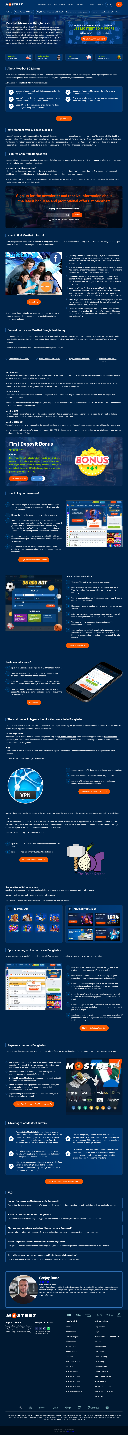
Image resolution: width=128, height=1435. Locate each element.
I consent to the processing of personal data (65, 220)
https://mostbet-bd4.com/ (79, 359)
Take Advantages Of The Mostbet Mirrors (64, 1181)
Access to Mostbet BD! (77, 645)
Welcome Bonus (72, 1347)
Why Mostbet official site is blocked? (50, 12)
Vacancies (99, 1396)
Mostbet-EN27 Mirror (74, 1391)
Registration (42, 4)
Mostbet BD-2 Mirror (74, 1376)
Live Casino (99, 1352)
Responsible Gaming (103, 1376)
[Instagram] (40, 1329)
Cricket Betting (101, 1357)
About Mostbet (101, 1366)
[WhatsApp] (48, 1329)
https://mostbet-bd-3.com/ (49, 359)
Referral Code (71, 1342)
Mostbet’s (9, 136)
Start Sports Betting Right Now (94, 1028)
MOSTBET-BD (36, 478)
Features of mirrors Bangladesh (77, 12)
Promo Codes (71, 1332)
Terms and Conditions (103, 1386)
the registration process (102, 630)
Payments (70, 1366)
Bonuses (70, 4)
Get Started (33, 702)
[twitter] (45, 1282)
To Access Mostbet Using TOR (34, 860)
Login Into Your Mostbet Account (34, 560)
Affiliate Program (83, 267)
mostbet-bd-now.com (85, 890)
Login (50, 4)
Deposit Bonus (71, 1352)
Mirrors (79, 4)
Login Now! (33, 302)
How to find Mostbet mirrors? (102, 12)
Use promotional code (18, 478)
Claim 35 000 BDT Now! (95, 39)
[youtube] (40, 1282)
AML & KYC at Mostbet (104, 1391)
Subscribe (77, 215)
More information (47, 1295)
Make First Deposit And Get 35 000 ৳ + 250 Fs (34, 1104)
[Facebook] (43, 1282)
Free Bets (69, 1357)
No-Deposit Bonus (73, 1361)
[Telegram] (44, 1329)
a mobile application (67, 737)
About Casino (100, 1347)
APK (119, 4)
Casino (61, 4)
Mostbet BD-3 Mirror (74, 1381)
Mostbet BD (27, 83)
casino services (100, 160)
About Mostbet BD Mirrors (24, 12)
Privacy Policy (100, 1381)
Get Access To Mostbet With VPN (94, 791)
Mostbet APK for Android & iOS (107, 1337)
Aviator (98, 1342)
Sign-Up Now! (64, 119)
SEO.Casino (70, 1431)
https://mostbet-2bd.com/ (19, 359)
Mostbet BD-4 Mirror (74, 1386)
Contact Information (103, 1371)
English (99, 4)
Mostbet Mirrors (72, 1371)
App (55, 4)
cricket (81, 988)
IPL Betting (89, 4)
